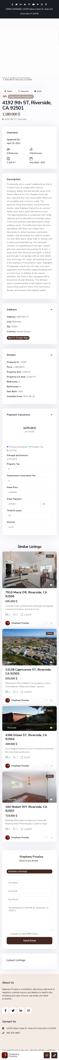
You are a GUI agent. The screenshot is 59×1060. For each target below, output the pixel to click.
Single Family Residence (20, 78)
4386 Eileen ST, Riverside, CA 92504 (26, 737)
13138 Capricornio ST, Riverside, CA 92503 (28, 672)
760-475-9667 (13, 1033)
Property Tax (13, 464)
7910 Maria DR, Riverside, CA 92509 (26, 594)
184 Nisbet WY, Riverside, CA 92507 (26, 809)
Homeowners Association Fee (21, 475)
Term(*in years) (14, 510)
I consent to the (24, 934)
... (39, 609)
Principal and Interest (17, 455)
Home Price (12, 487)
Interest (11, 522)
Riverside (22, 119)
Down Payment (14, 499)
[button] (5, 52)
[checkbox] (8, 934)
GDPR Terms (32, 934)
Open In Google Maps (18, 337)
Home (4, 78)
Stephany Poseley (20, 623)
